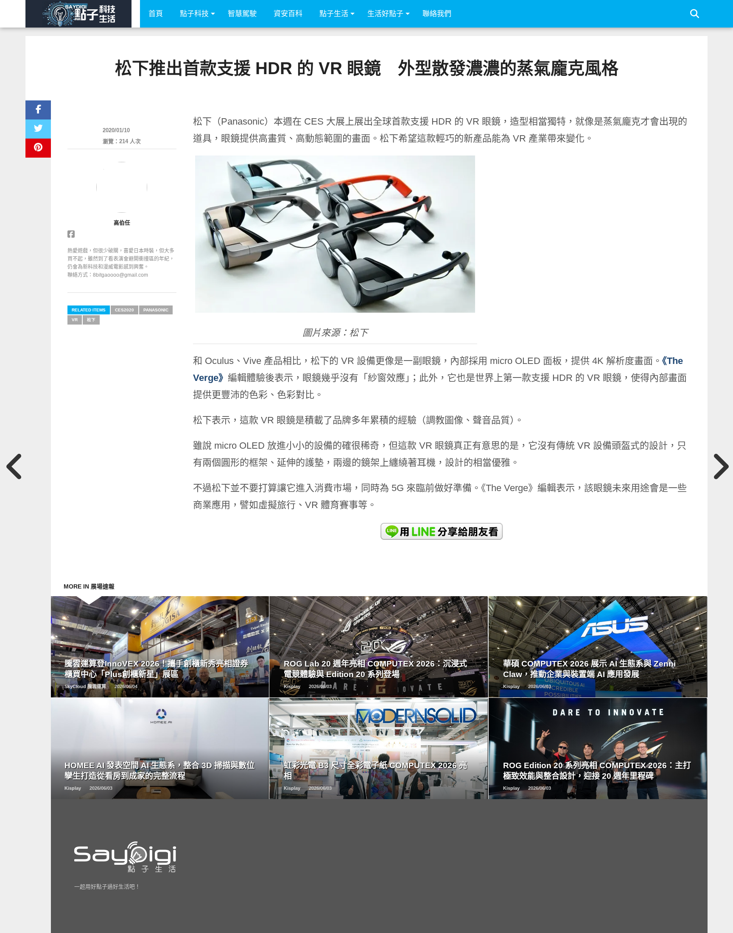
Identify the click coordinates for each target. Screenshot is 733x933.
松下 (91, 319)
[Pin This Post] (38, 148)
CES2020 (124, 310)
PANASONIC (155, 310)
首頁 (155, 14)
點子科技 (194, 14)
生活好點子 (385, 14)
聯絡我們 (436, 14)
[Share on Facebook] (38, 109)
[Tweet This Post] (38, 129)
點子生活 (333, 14)
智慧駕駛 (242, 14)
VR (75, 319)
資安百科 (288, 14)
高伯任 (122, 222)
